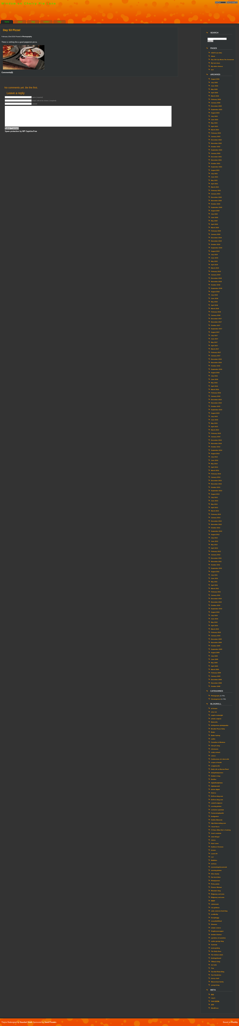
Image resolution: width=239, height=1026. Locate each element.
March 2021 (215, 187)
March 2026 (215, 96)
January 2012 (215, 554)
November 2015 (216, 403)
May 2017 (214, 342)
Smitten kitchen (216, 934)
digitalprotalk (215, 786)
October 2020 (215, 204)
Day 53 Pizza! (11, 30)
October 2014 (215, 447)
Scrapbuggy (215, 917)
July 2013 (214, 497)
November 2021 (216, 160)
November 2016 (216, 362)
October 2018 (215, 285)
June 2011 (214, 578)
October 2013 (215, 487)
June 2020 (214, 217)
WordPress (215, 1008)
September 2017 (216, 328)
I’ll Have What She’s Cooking (221, 830)
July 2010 (214, 615)
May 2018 (214, 302)
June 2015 (214, 420)
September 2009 (216, 649)
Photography (27, 36)
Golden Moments (216, 820)
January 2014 (215, 477)
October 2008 (215, 686)
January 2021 (215, 194)
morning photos (216, 870)
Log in (213, 998)
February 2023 (216, 133)
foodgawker (215, 816)
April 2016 (214, 386)
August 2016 (215, 372)
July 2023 (214, 116)
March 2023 (215, 129)
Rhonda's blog (216, 890)
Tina (212, 968)
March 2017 (215, 349)
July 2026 (214, 82)
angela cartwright (217, 715)
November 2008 (216, 683)
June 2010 (214, 619)
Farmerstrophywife (217, 813)
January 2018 (215, 315)
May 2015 (214, 423)
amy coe (214, 712)
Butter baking (215, 735)
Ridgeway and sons (217, 894)
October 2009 (215, 646)
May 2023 (214, 123)
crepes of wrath (216, 762)
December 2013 (216, 480)
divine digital (215, 789)
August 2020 (215, 210)
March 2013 (215, 511)
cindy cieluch (215, 752)
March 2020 (215, 227)
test (212, 69)
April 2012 (214, 548)
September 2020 (216, 207)
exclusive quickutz (217, 810)
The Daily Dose (216, 951)
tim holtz (214, 965)
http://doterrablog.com (218, 823)
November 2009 (216, 642)
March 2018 (215, 308)
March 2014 (215, 470)
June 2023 (214, 119)
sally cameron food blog (219, 911)
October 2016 (215, 366)
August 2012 (215, 534)
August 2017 (215, 332)
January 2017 (215, 355)
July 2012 (214, 538)
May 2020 (214, 221)
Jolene (213, 840)
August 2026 (215, 79)
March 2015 (215, 430)
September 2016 (216, 369)
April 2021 (214, 183)
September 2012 (216, 531)
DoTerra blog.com (217, 796)
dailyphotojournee (217, 772)
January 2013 (215, 517)
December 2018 (216, 278)
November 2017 (216, 322)
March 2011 (215, 588)
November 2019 (216, 241)
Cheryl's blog (215, 745)
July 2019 (214, 254)
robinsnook (215, 904)
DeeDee (213, 779)
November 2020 (216, 200)
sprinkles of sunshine (218, 938)
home (7, 22)
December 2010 (216, 598)
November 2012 (216, 524)
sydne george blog (217, 941)
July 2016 (214, 376)
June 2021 (214, 177)
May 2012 (214, 544)
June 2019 (214, 258)
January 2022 (215, 153)
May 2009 (214, 662)
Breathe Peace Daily (218, 729)
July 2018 (214, 295)
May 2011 (214, 581)
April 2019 (214, 264)
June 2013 (214, 501)
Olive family (215, 874)
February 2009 (216, 673)
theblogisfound (216, 958)
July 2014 (214, 457)
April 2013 (214, 507)
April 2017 (214, 345)
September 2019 (216, 248)
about (20, 22)
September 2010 (216, 608)
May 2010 (214, 622)
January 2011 (215, 595)
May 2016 (214, 382)
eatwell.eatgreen (216, 803)
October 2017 (215, 325)
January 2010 (215, 635)
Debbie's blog (215, 776)
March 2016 (215, 389)
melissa (213, 864)
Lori (212, 857)
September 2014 (216, 450)
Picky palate (215, 884)
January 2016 (215, 396)
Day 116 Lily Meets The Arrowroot (222, 59)
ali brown (214, 708)
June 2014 (214, 460)
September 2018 (216, 288)
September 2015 (216, 409)
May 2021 (214, 180)
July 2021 (214, 173)
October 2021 (215, 163)
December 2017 (216, 318)
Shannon (214, 924)
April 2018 (214, 305)
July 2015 (214, 416)
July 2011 (214, 575)
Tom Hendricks (216, 975)
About (213, 56)
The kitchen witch (217, 955)
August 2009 (215, 652)
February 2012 (216, 551)
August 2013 (215, 494)
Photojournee (215, 880)
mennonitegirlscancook (219, 867)
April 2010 (214, 625)
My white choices (217, 66)
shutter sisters (216, 928)
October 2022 (215, 146)
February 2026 (216, 99)
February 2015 (216, 433)
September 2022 (216, 150)
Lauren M (214, 853)
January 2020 (215, 234)
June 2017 (214, 339)
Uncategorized (216, 699)
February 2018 (216, 312)
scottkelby (214, 914)
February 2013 (216, 514)
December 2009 (216, 639)
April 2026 (214, 92)
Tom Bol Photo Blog (217, 971)
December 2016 (216, 359)
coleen (213, 756)
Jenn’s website (216, 833)
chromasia (214, 749)
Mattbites (214, 860)
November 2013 (216, 484)
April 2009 (214, 666)
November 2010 (216, 602)
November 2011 (216, 561)
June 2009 (214, 659)
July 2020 (214, 214)
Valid (215, 1001)
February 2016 (216, 393)
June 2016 (214, 379)
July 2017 (214, 335)
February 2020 (216, 231)
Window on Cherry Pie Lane (28, 3)
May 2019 (214, 261)
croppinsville (215, 766)
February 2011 (216, 592)
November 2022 (216, 143)
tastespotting (215, 948)
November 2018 (216, 281)
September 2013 (216, 490)
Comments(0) (7, 72)
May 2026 (214, 89)
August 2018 (215, 291)
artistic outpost (216, 718)
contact (46, 22)
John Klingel (215, 837)
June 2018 (214, 298)
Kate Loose (215, 843)
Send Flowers (50, 1022)
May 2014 (214, 463)
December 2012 (216, 521)
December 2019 (216, 237)
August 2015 (215, 413)
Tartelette (214, 944)
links (59, 22)
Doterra (213, 793)
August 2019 (215, 251)
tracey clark (215, 978)
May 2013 (214, 504)
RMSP (213, 901)
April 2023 (214, 126)
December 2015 (216, 399)
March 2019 (215, 268)
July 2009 (214, 656)
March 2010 (215, 629)
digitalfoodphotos (217, 783)
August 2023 (215, 113)
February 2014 (216, 474)
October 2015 (215, 406)
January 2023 (215, 136)
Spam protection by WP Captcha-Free (21, 131)
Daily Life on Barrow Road (220, 769)
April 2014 (214, 467)
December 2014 (216, 440)
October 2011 (215, 565)
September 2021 (216, 167)
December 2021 (216, 156)
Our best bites (216, 877)
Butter (213, 732)
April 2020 (214, 224)
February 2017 (216, 352)
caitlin (213, 739)
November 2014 (216, 443)
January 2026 (215, 103)
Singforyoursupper (217, 931)
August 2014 (215, 453)
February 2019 (216, 271)
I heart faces (215, 826)
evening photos (216, 806)
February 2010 (216, 632)
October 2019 (215, 244)
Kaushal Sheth (26, 1022)
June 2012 (214, 541)
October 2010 (215, 605)
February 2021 (216, 190)
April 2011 (214, 585)
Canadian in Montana (218, 742)
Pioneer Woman (216, 887)
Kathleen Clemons (217, 847)
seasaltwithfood (216, 921)
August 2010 (215, 612)
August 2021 (215, 170)
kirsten (213, 850)
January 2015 (215, 436)
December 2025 (216, 106)
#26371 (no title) (216, 53)
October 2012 (215, 527)
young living (215, 985)
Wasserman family (217, 982)
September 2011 (216, 568)
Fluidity (234, 1022)
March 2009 (215, 669)
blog (33, 22)
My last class (215, 63)
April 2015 (214, 426)
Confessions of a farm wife (220, 759)
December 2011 (216, 558)
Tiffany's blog (215, 961)
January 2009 (215, 676)
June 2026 (214, 86)
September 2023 (216, 109)
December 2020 (216, 197)
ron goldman (215, 907)
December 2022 (216, 140)
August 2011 (215, 571)
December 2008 (216, 679)
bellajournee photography (219, 725)
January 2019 (215, 275)
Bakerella (214, 722)
